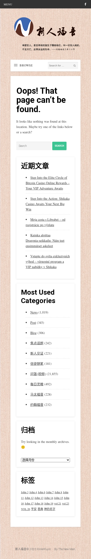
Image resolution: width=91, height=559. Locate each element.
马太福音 (36, 394)
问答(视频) (38, 374)
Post (33, 322)
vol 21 (57, 503)
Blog (33, 333)
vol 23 (65, 503)
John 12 (29, 498)
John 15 (58, 498)
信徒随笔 (36, 363)
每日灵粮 (36, 384)
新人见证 (36, 353)
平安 (34, 509)
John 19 (48, 503)
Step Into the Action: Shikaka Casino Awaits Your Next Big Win (48, 203)
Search (59, 146)
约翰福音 (36, 404)
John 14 (48, 498)
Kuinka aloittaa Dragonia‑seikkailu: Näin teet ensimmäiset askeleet (45, 240)
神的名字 (49, 509)
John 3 (24, 492)
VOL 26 (25, 509)
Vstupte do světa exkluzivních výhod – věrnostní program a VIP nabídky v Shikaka (48, 261)
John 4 (33, 492)
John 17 (29, 503)
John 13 (39, 498)
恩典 (40, 509)
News (34, 312)
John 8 (58, 492)
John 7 (50, 492)
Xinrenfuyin (44, 549)
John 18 (39, 503)
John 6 (41, 492)
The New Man (66, 549)
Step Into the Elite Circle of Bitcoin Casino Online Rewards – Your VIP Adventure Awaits (48, 182)
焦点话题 (36, 343)
